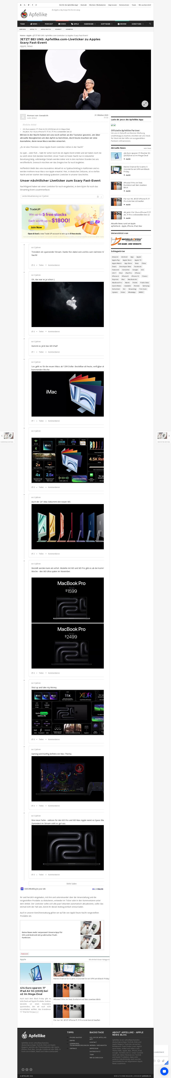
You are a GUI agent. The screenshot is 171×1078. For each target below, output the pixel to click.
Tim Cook (142, 289)
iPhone (137, 273)
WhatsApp (131, 292)
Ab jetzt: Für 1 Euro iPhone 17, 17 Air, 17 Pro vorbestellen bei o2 (47, 132)
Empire (72, 1040)
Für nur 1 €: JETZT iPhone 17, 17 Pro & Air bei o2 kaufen (77, 1020)
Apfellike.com (34, 14)
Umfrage (73, 1048)
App (132, 257)
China (144, 263)
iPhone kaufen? (76, 1037)
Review (136, 286)
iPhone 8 (125, 276)
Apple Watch (46, 29)
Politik (135, 283)
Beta (137, 263)
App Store (128, 263)
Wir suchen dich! (96, 1058)
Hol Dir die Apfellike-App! (98, 1038)
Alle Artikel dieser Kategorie (99, 960)
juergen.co (146, 1076)
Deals (114, 266)
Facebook (137, 266)
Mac (123, 279)
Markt (127, 283)
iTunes (144, 276)
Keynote (115, 279)
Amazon (115, 257)
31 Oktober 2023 (101, 115)
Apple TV (33, 29)
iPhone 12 (135, 276)
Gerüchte (125, 270)
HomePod (69, 29)
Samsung (146, 286)
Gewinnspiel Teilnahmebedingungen (77, 1044)
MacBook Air (132, 279)
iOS (142, 270)
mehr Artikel (32, 118)
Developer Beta (125, 266)
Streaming (132, 289)
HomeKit (58, 29)
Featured (24, 954)
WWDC (141, 292)
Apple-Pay (116, 260)
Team (92, 1055)
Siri (124, 289)
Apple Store (127, 260)
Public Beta (144, 283)
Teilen (41, 265)
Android (124, 257)
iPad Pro (129, 273)
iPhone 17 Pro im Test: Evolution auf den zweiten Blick (77, 999)
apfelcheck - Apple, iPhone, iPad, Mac (126, 226)
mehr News (147, 148)
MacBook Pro (117, 283)
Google (135, 270)
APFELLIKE (25, 1076)
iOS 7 (114, 273)
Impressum (94, 1048)
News (29, 46)
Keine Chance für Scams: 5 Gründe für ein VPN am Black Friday (81, 979)
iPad (120, 273)
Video (123, 292)
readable (127, 286)
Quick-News (116, 286)
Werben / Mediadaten (98, 1045)
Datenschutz (95, 1051)
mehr (127, 159)
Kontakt (93, 1042)
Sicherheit (116, 289)
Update (115, 292)
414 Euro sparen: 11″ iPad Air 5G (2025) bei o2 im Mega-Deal (46, 129)
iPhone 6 (115, 276)
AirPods (22, 29)
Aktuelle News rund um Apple (123, 223)
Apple (23, 46)
